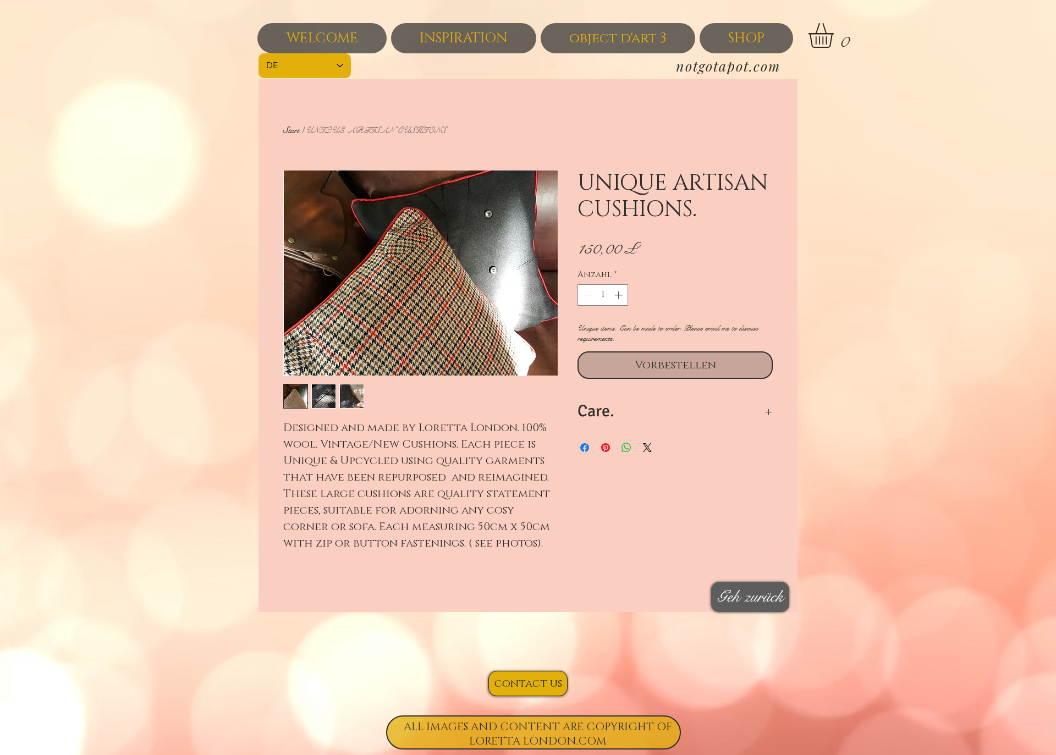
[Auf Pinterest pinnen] (605, 447)
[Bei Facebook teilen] (584, 447)
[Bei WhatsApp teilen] (626, 447)
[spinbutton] (603, 295)
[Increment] (619, 295)
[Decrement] (586, 295)
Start (291, 130)
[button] (835, 35)
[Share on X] (647, 447)
